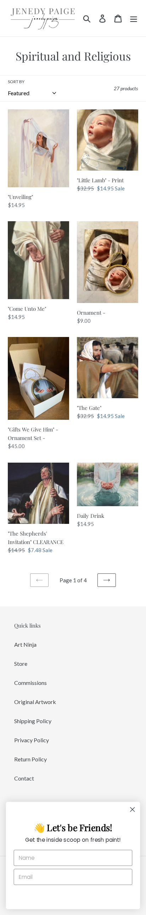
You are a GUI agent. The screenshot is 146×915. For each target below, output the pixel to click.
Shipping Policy (32, 720)
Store (20, 663)
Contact (24, 778)
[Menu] (133, 18)
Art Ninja (25, 644)
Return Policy (30, 759)
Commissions (30, 682)
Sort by (16, 81)
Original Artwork (35, 701)
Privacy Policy (31, 740)
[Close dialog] (132, 809)
